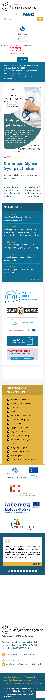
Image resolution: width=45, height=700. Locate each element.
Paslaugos (29, 677)
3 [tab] (15, 571)
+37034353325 (15, 51)
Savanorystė (16, 455)
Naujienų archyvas (34, 279)
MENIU (24, 59)
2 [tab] (12, 571)
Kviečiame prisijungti (20, 420)
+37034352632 (15, 48)
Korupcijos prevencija (20, 435)
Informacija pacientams (21, 416)
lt (12, 14)
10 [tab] (36, 571)
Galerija (14, 408)
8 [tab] (30, 571)
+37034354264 (22, 37)
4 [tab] (18, 571)
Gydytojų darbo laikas (20, 428)
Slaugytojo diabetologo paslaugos (17, 680)
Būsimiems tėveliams (20, 400)
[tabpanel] (22, 551)
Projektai (15, 412)
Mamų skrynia (17, 424)
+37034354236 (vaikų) (15, 53)
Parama (38, 683)
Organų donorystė (19, 431)
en (16, 14)
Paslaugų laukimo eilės (21, 404)
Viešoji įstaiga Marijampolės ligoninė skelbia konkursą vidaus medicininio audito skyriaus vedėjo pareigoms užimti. (22, 232)
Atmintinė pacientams (20, 451)
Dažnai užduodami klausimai (23, 459)
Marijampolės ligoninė (24, 7)
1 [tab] (9, 571)
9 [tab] (33, 571)
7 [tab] (27, 571)
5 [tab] (21, 571)
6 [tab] (24, 571)
